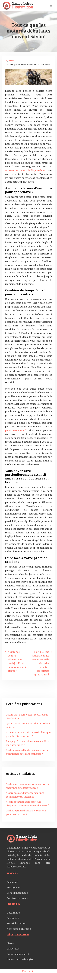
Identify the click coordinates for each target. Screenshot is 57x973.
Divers (11, 60)
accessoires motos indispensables (25, 170)
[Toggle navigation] (51, 5)
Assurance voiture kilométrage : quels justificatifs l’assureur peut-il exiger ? (17, 661)
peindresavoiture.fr (15, 430)
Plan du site (28, 971)
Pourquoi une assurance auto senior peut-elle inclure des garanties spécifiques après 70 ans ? (40, 663)
